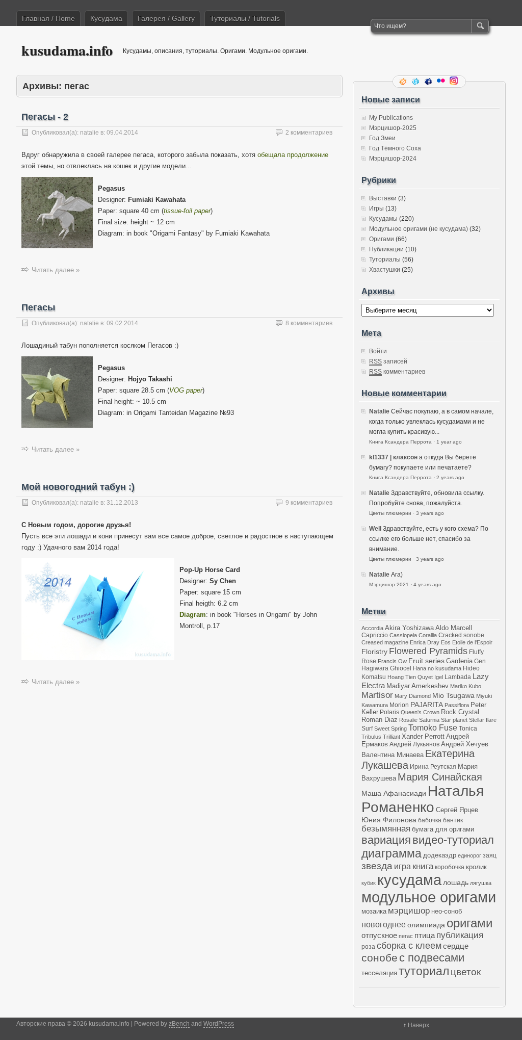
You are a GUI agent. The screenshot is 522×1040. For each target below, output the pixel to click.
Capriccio (374, 635)
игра (402, 866)
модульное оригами (428, 897)
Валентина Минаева (392, 755)
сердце (455, 946)
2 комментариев (308, 132)
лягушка (480, 883)
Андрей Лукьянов (414, 744)
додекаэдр (439, 855)
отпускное (379, 935)
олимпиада (426, 925)
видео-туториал (453, 840)
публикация (459, 935)
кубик (368, 883)
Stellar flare (483, 720)
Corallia (428, 635)
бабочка (429, 820)
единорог (469, 855)
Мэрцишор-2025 (392, 128)
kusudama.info (67, 50)
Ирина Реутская (433, 766)
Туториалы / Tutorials (245, 18)
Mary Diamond (413, 696)
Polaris (389, 712)
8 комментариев (308, 323)
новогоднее (383, 924)
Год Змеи (382, 138)
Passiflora (457, 705)
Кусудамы (383, 218)
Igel (438, 677)
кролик (476, 867)
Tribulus (371, 737)
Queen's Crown (420, 712)
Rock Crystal (460, 712)
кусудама (409, 880)
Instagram (455, 81)
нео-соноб (446, 911)
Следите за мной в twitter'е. (416, 81)
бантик (453, 820)
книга (422, 866)
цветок (466, 972)
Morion (399, 704)
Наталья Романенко (422, 799)
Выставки (383, 198)
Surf (367, 728)
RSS (404, 81)
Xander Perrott (423, 736)
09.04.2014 (122, 132)
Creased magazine (384, 642)
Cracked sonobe (461, 635)
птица (424, 935)
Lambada (458, 676)
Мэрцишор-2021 (389, 584)
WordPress (218, 1023)
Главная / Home (48, 18)
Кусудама (106, 18)
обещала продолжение (292, 155)
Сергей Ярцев (457, 810)
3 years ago (430, 513)
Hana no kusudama (437, 668)
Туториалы (385, 259)
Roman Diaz (379, 719)
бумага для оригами (443, 829)
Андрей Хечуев (464, 744)
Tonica (468, 728)
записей (388, 361)
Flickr (442, 81)
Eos (446, 642)
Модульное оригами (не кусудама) (418, 228)
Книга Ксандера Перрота (400, 442)
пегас (406, 936)
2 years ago (450, 477)
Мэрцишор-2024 (392, 158)
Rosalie (408, 720)
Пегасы (38, 307)
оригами (469, 923)
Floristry (374, 651)
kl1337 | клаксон (393, 457)
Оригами (381, 239)
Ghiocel (400, 668)
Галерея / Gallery (166, 18)
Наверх (418, 1025)
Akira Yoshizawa (409, 628)
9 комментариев (308, 502)
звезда (377, 866)
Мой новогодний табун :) (78, 487)
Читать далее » (56, 270)
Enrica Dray (424, 642)
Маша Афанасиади (393, 793)
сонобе (379, 958)
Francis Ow (392, 661)
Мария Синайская (440, 777)
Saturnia (429, 720)
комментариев (397, 371)
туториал (424, 971)
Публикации (386, 249)
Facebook (429, 81)
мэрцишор (409, 911)
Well (375, 528)
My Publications (391, 117)
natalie (89, 132)
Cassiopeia (403, 635)
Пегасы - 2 (44, 117)
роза (368, 946)
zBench (179, 1023)
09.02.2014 (122, 323)
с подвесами (431, 957)
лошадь (455, 882)
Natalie (379, 411)
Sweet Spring (390, 728)
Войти (378, 351)
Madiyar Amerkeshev (417, 686)
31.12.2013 (122, 502)
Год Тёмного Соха (395, 148)
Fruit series (426, 661)
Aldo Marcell (453, 628)
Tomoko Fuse (432, 727)
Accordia (372, 628)
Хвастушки (384, 269)
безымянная (385, 829)
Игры (376, 208)
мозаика (373, 911)
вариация (386, 840)
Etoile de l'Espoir (472, 642)
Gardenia (459, 661)
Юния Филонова (388, 820)
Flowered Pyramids (428, 651)
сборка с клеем (409, 946)
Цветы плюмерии (390, 513)
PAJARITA (426, 704)
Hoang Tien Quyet (410, 677)
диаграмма (391, 853)
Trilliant (391, 737)
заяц (490, 855)
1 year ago (449, 442)
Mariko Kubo (465, 686)
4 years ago (427, 584)
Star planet (454, 720)
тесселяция (379, 973)
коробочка (449, 867)
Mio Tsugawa (453, 695)
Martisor (377, 695)
